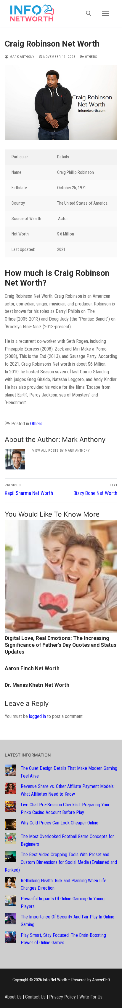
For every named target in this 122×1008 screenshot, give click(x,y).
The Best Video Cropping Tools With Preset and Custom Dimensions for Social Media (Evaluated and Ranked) (61, 862)
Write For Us (90, 997)
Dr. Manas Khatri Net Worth (37, 685)
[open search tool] (88, 13)
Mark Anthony (21, 57)
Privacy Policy (62, 997)
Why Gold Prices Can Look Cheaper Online (59, 823)
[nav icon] (105, 13)
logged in (37, 716)
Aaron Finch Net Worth (32, 668)
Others (90, 57)
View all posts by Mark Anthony (61, 450)
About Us (13, 997)
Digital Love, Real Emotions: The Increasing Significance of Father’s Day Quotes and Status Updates (60, 645)
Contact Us (35, 997)
